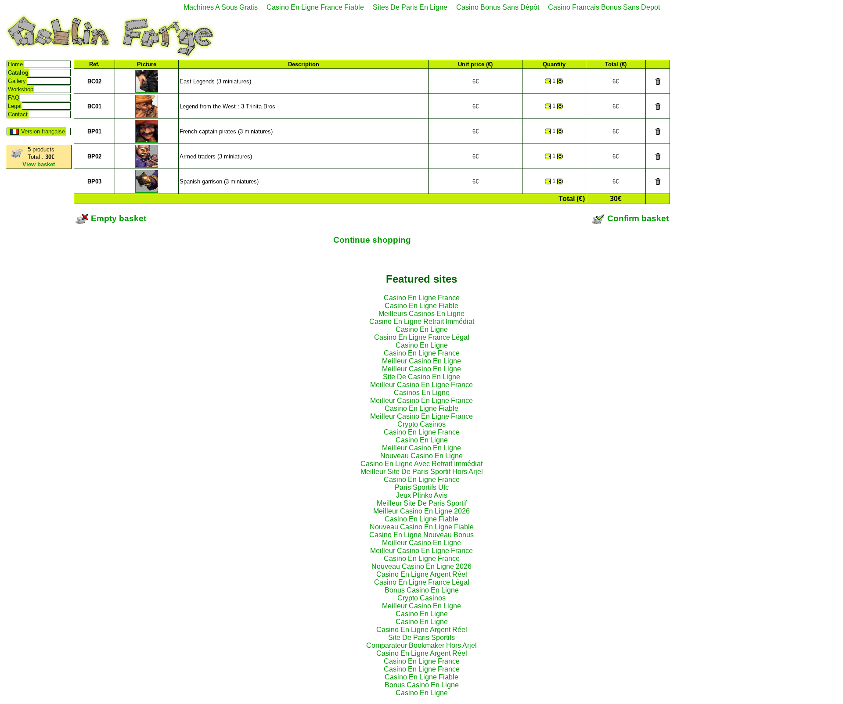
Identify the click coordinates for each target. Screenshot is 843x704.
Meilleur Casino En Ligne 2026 (421, 511)
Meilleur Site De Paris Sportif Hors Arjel (421, 471)
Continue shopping (372, 239)
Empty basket (117, 218)
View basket (38, 164)
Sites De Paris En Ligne (410, 7)
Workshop (20, 89)
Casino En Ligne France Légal (421, 337)
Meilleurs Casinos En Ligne (421, 313)
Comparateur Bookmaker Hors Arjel (421, 645)
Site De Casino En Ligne (421, 377)
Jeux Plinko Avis (421, 495)
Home (15, 64)
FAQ (13, 97)
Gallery (17, 81)
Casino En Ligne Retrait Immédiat (421, 321)
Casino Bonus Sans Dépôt (497, 7)
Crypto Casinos (421, 424)
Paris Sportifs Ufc (422, 487)
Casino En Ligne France (422, 298)
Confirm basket (637, 218)
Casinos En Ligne (422, 392)
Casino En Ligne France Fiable (315, 7)
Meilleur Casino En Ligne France (421, 384)
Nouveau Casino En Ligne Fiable (422, 527)
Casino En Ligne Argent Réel (421, 574)
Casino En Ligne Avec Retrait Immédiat (421, 463)
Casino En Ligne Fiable (421, 305)
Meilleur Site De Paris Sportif (422, 503)
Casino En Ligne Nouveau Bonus (421, 535)
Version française (43, 131)
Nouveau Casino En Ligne (421, 456)
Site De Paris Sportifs (421, 637)
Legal (15, 106)
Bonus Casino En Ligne (422, 590)
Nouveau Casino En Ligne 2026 (421, 566)
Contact (18, 114)
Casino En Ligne (422, 329)
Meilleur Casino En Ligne (421, 361)
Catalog (18, 72)
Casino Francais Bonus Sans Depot (604, 7)
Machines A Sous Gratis (221, 7)
